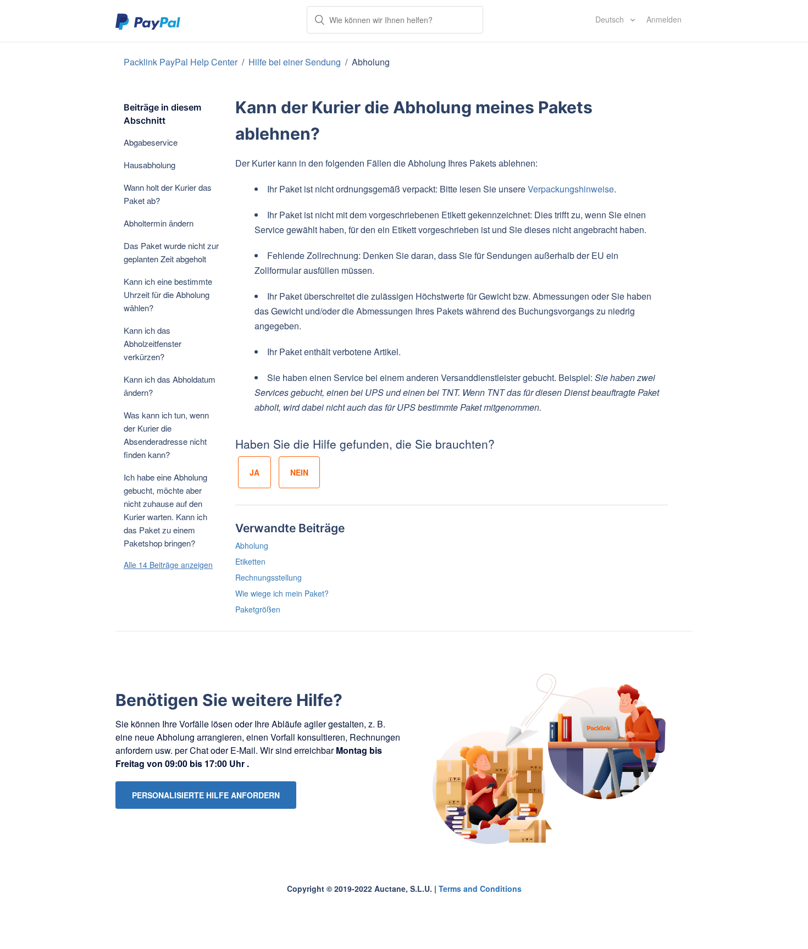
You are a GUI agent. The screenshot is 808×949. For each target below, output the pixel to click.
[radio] (254, 472)
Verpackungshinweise (571, 189)
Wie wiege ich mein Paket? (282, 593)
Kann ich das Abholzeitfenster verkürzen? (152, 343)
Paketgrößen (257, 609)
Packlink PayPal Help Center (182, 62)
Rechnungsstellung (268, 577)
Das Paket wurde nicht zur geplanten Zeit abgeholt (171, 252)
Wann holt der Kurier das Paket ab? (168, 193)
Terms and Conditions (480, 888)
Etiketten (250, 561)
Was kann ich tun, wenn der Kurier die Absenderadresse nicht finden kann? (166, 434)
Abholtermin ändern (158, 223)
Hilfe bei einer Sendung (295, 62)
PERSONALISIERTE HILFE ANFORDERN (206, 795)
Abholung (371, 62)
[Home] (148, 20)
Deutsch (610, 19)
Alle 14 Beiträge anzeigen (168, 564)
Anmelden (664, 19)
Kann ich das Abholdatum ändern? (169, 385)
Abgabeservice (151, 142)
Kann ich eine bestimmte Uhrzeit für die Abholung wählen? (168, 294)
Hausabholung (149, 164)
